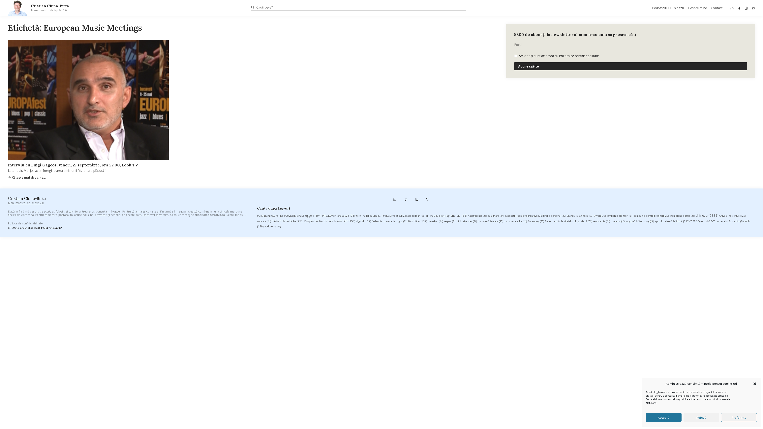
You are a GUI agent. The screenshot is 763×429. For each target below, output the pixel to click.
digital (363, 221)
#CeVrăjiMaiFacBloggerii (302, 215)
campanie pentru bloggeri (651, 215)
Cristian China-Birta (50, 7)
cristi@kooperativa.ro (210, 215)
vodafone (272, 226)
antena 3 (433, 215)
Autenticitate (477, 215)
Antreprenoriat (454, 215)
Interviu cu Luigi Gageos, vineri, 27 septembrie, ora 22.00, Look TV (73, 164)
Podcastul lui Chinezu (668, 8)
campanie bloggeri (619, 215)
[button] (755, 384)
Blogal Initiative (531, 215)
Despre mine (697, 8)
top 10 (706, 221)
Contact (716, 8)
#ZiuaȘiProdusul (395, 215)
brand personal (554, 215)
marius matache (515, 221)
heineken (435, 221)
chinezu (707, 215)
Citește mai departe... (28, 177)
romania (618, 221)
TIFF (695, 221)
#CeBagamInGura (270, 215)
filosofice (417, 221)
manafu (485, 221)
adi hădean (416, 215)
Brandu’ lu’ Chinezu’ (580, 215)
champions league (682, 215)
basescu (512, 215)
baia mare (496, 215)
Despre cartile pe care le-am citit (329, 221)
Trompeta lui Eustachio (728, 221)
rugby (631, 221)
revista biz (601, 221)
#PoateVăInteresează (338, 215)
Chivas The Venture (732, 215)
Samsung (646, 221)
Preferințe (739, 417)
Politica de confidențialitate (579, 56)
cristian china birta (287, 221)
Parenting (536, 221)
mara (497, 221)
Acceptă (663, 417)
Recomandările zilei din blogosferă (568, 221)
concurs (264, 221)
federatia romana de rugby (389, 221)
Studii (682, 221)
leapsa (450, 221)
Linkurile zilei (467, 221)
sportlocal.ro (665, 221)
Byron (600, 215)
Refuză (701, 417)
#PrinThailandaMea (368, 215)
